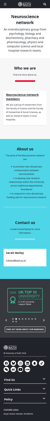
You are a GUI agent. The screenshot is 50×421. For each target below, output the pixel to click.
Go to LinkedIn (27, 363)
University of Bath (25, 4)
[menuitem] (25, 378)
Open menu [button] (5, 4)
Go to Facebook (6, 363)
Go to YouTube (20, 369)
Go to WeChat (6, 369)
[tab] (13, 319)
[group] (25, 300)
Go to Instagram (20, 363)
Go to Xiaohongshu (27, 369)
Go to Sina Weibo (13, 369)
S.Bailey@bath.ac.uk (16, 260)
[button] (6, 320)
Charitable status (11, 409)
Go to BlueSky (13, 363)
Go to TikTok (41, 363)
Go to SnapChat (34, 363)
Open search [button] (45, 4)
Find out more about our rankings (25, 329)
